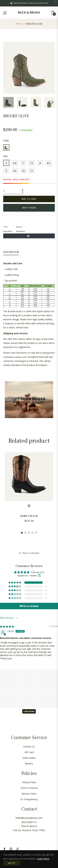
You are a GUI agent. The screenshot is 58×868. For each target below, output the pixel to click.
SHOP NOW (43, 3)
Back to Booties (30, 553)
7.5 (31, 163)
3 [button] (29, 533)
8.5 (48, 163)
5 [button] (36, 533)
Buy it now (29, 207)
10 (23, 170)
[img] (7, 626)
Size (5, 156)
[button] (15, 582)
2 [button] (25, 533)
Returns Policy (29, 793)
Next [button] (52, 102)
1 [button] (22, 533)
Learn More (43, 858)
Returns (29, 763)
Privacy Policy (29, 782)
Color (6, 140)
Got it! (11, 863)
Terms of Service (29, 787)
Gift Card (29, 752)
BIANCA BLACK (29, 516)
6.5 (14, 163)
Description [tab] (11, 252)
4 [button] (32, 533)
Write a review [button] (29, 606)
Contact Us (29, 746)
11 (31, 170)
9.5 (14, 170)
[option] (29, 493)
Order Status (29, 757)
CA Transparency (29, 799)
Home (19, 23)
